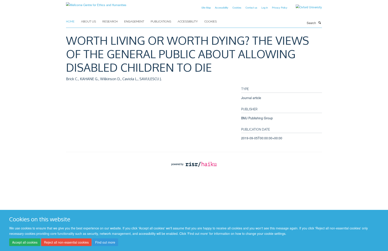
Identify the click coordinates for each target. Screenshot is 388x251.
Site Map (206, 7)
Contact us (251, 7)
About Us (88, 21)
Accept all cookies (24, 242)
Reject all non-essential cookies (66, 242)
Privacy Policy (279, 7)
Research (110, 21)
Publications (161, 21)
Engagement (134, 21)
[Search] (319, 22)
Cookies (236, 7)
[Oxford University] (305, 7)
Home (70, 21)
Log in (264, 7)
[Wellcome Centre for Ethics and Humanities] (96, 3)
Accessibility (221, 7)
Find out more (105, 242)
